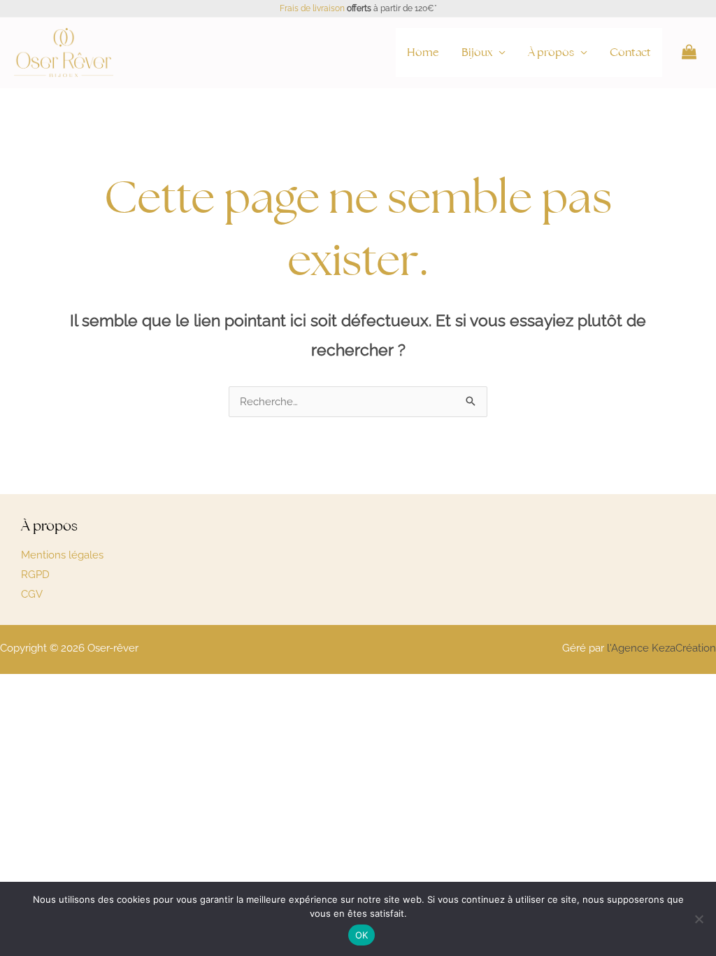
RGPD (35, 574)
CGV (32, 594)
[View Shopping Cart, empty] (689, 52)
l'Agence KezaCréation (661, 648)
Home (423, 52)
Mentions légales (62, 555)
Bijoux (476, 52)
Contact (630, 52)
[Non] (699, 919)
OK (361, 935)
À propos (551, 52)
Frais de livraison (312, 8)
